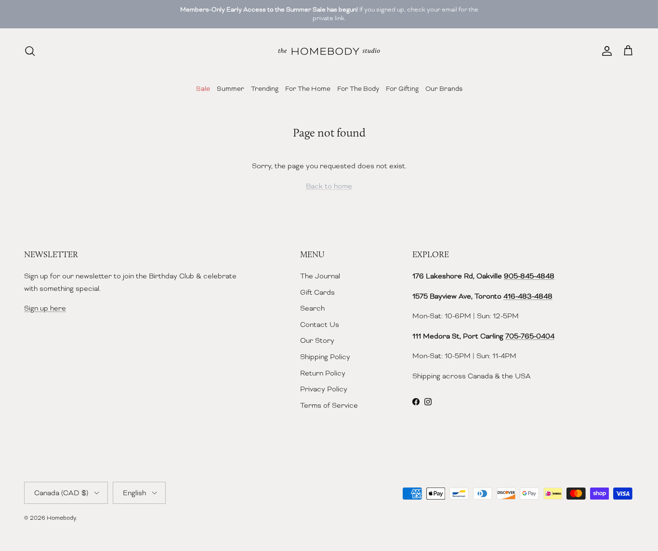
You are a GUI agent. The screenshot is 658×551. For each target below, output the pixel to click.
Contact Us (319, 324)
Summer (230, 88)
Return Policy (322, 373)
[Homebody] (329, 51)
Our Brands (443, 88)
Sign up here (45, 308)
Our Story (317, 340)
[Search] (30, 51)
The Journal (320, 276)
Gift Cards (317, 292)
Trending (264, 88)
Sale (203, 88)
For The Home (307, 88)
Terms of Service (329, 405)
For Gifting (402, 88)
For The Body (358, 88)
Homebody (61, 518)
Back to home (329, 186)
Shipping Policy (325, 357)
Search (312, 308)
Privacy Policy (323, 389)
